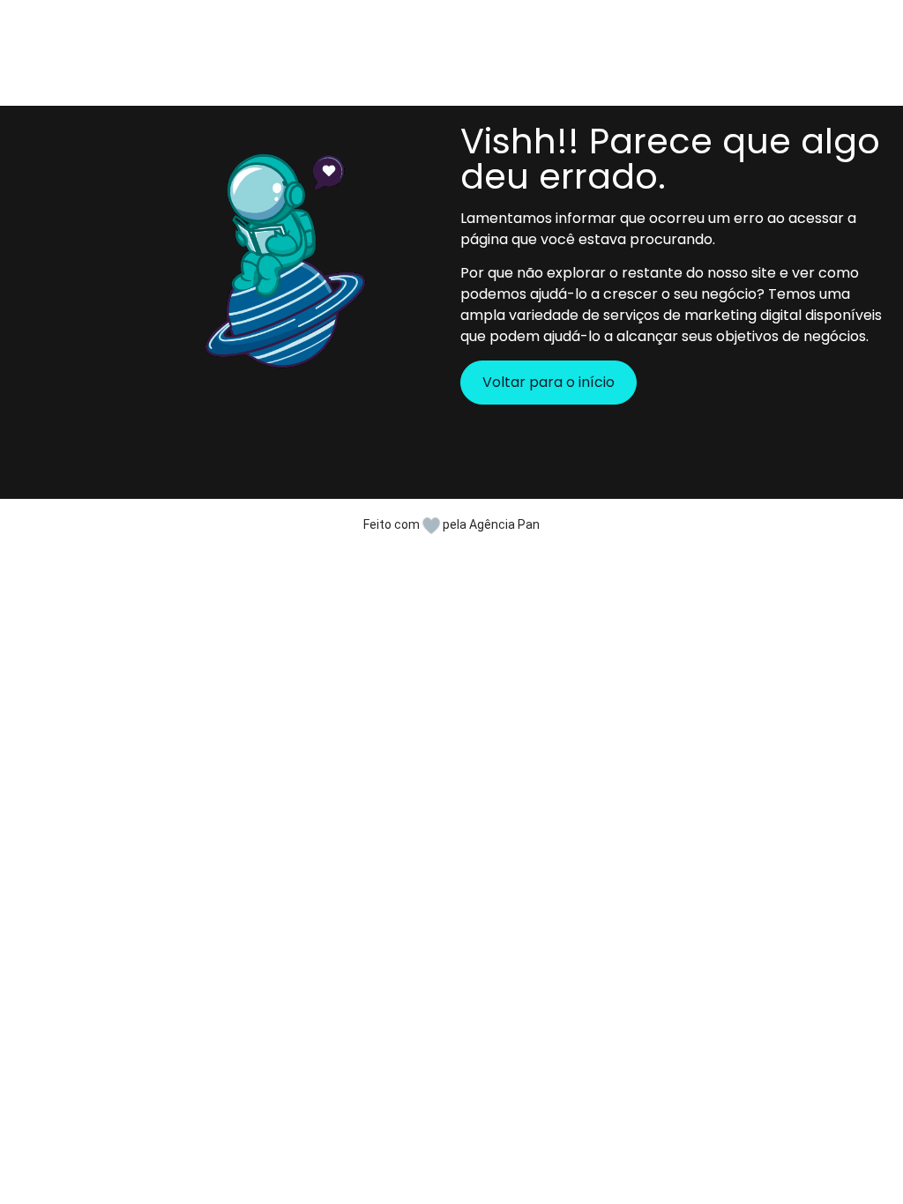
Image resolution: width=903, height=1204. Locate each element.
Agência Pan (504, 524)
